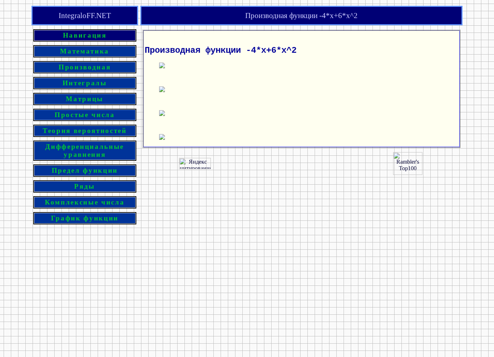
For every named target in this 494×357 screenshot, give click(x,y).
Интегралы (85, 83)
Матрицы (84, 99)
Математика (84, 51)
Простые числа (85, 115)
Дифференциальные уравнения (84, 150)
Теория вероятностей (85, 130)
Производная (85, 67)
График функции (85, 218)
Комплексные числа (84, 202)
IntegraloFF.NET (85, 15)
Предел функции (85, 170)
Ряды (84, 186)
